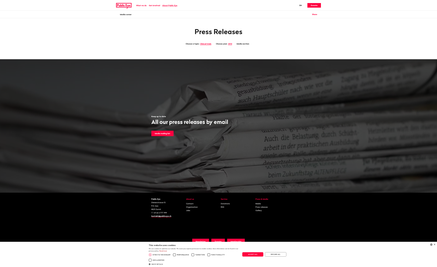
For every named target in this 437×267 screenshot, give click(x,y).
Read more (163, 251)
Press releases (261, 207)
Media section (243, 44)
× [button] (434, 244)
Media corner (126, 14)
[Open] (320, 14)
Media (258, 203)
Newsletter (201, 241)
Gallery (258, 210)
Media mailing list (162, 133)
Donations (225, 203)
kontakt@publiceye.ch (161, 216)
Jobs (188, 210)
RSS (222, 207)
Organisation (192, 207)
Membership (236, 241)
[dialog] (218, 254)
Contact (189, 203)
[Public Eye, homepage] (124, 5)
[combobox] (431, 244)
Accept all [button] (253, 254)
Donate (314, 5)
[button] (194, 264)
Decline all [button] (275, 254)
